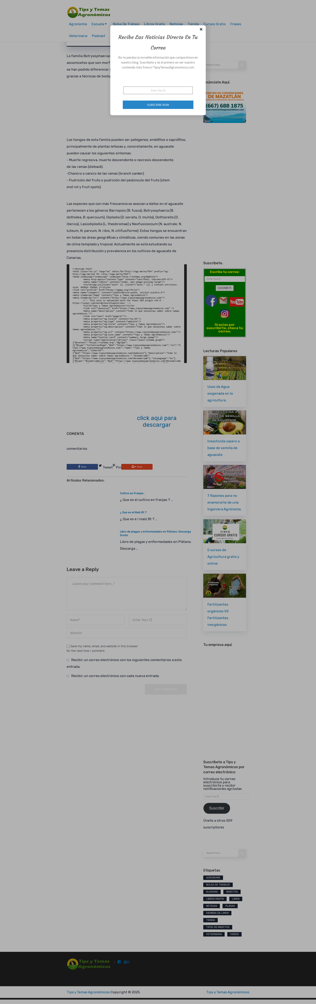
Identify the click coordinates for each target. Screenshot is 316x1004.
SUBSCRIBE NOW (158, 105)
